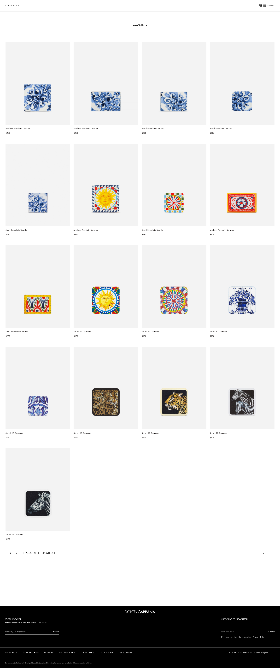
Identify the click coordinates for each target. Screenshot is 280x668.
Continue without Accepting (180, 71)
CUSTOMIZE (129, 116)
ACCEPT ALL (163, 116)
